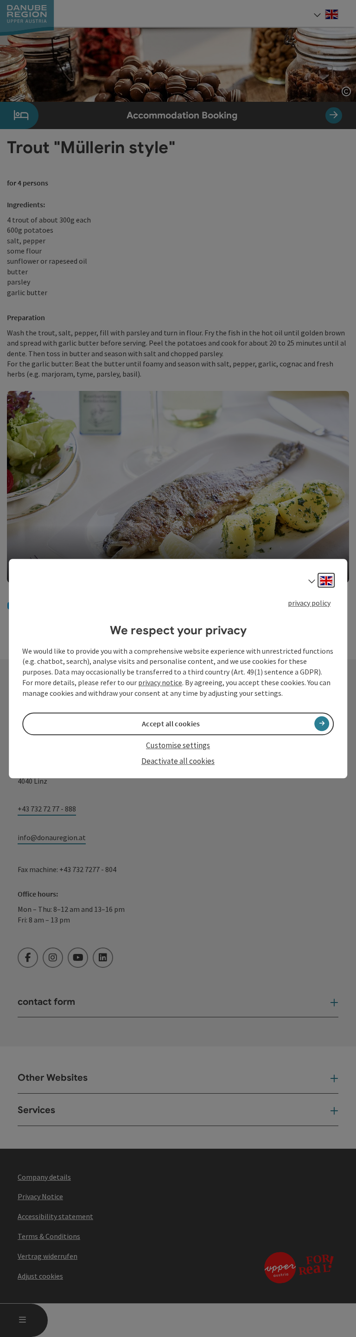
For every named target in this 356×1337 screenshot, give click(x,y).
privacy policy (309, 602)
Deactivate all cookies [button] (178, 761)
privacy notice (160, 682)
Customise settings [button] (178, 745)
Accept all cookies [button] (171, 723)
